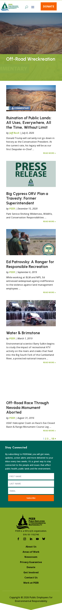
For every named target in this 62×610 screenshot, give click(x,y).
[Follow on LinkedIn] (31, 539)
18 (52, 438)
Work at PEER (31, 582)
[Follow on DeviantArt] (43, 539)
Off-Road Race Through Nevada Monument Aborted (27, 407)
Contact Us (31, 577)
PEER (12, 208)
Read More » (49, 153)
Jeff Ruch (14, 132)
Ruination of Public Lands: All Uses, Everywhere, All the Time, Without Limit (28, 122)
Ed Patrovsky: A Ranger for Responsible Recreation (30, 264)
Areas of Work (31, 551)
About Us (31, 546)
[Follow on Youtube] (37, 539)
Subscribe (31, 498)
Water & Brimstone (23, 332)
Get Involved (31, 572)
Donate (48, 6)
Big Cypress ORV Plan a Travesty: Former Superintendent (27, 198)
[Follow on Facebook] (18, 539)
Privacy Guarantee (31, 562)
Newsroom (31, 557)
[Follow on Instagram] (24, 539)
